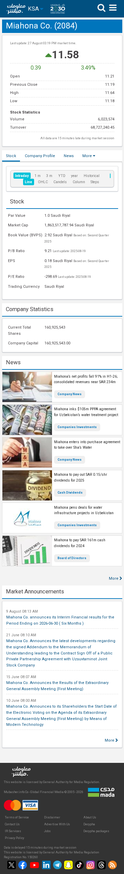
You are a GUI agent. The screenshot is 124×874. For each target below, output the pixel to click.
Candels (60, 182)
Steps (95, 182)
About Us (89, 817)
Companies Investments (77, 427)
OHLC (43, 182)
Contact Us (12, 824)
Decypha (89, 824)
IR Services (13, 831)
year (74, 176)
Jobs (47, 831)
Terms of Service (17, 817)
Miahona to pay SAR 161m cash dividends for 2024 (79, 543)
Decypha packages (96, 831)
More (87, 156)
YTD (61, 176)
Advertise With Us (57, 824)
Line (28, 182)
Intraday (22, 176)
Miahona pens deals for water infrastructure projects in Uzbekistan (84, 510)
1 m (37, 176)
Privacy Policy (14, 838)
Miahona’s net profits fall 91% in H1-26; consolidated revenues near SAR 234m (86, 379)
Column (79, 182)
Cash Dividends (70, 492)
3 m (49, 176)
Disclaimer (52, 817)
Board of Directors (72, 558)
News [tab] (69, 156)
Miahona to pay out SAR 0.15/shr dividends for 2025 (80, 477)
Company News (70, 394)
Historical (92, 176)
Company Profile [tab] (40, 156)
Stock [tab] (11, 156)
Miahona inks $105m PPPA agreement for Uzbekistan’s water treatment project (86, 412)
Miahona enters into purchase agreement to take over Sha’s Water (87, 445)
